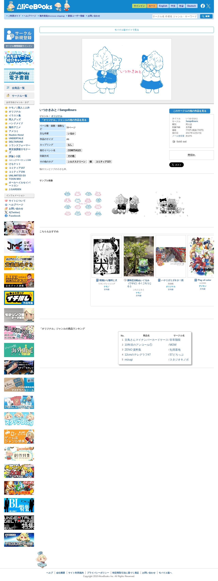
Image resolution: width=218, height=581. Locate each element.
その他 (71, 156)
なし (70, 144)
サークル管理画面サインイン (19, 46)
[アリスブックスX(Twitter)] (208, 7)
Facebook (14, 216)
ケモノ (12, 107)
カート (152, 6)
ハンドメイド (16, 123)
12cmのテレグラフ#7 (138, 354)
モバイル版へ (165, 572)
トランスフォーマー (19, 145)
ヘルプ (49, 572)
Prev (96, 270)
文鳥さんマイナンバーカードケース (146, 339)
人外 (27, 107)
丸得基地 (175, 349)
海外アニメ (15, 127)
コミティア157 (17, 168)
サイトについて (17, 201)
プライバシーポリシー (98, 572)
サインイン (139, 6)
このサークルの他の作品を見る (189, 110)
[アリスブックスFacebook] (203, 7)
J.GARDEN (15, 189)
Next (213, 270)
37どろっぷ (177, 354)
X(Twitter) (14, 212)
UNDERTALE (16, 138)
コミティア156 (17, 172)
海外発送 (52, 16)
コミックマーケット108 (20, 160)
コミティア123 (103, 161)
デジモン (199, 286)
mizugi (129, 359)
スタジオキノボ (179, 359)
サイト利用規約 (76, 572)
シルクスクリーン (76, 161)
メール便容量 (178, 136)
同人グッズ (15, 119)
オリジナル (15, 111)
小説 (18, 156)
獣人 (20, 107)
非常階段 (175, 339)
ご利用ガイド (14, 16)
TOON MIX (15, 179)
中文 (173, 6)
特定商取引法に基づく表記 (125, 572)
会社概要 (60, 572)
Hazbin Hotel (16, 135)
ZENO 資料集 (133, 349)
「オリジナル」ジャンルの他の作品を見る (64, 120)
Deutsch (191, 6)
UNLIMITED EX (17, 175)
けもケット (15, 164)
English (163, 6)
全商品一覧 (17, 87)
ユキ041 (199, 283)
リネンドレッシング (103, 284)
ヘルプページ (30, 16)
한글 (181, 6)
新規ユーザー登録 (76, 16)
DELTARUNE (16, 142)
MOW (173, 344)
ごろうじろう (135, 290)
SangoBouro (192, 121)
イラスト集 (15, 115)
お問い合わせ (94, 16)
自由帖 (167, 284)
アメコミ (13, 131)
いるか (71, 133)
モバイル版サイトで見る (127, 29)
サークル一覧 (18, 95)
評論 (11, 156)
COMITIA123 (74, 150)
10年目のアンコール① (138, 344)
